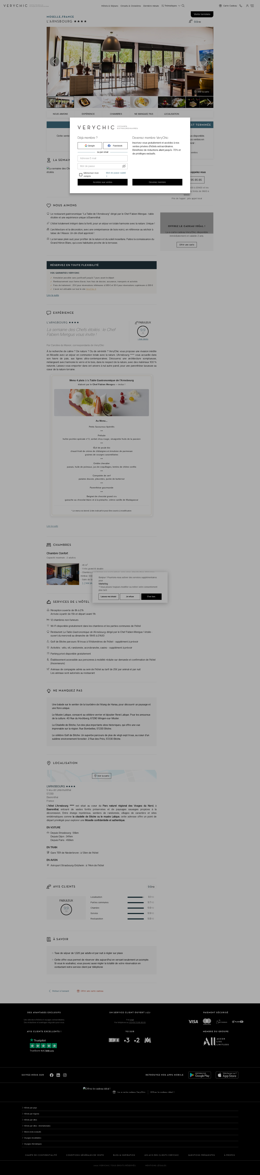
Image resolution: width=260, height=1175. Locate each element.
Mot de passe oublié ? (116, 175)
